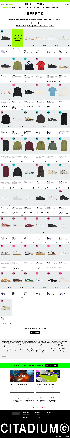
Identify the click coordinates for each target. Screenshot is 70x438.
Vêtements (31, 8)
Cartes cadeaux (37, 417)
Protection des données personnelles (24, 435)
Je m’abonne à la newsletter (51, 365)
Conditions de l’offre (39, 436)
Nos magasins (37, 414)
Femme (6, 4)
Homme (2, 4)
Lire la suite (4, 356)
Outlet (59, 8)
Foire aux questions (26, 419)
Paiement (25, 417)
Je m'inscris (14, 389)
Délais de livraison (26, 415)
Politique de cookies (15, 435)
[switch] (19, 413)
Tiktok (48, 414)
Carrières (2, 435)
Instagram (48, 415)
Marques (22, 8)
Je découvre (40, 389)
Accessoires (50, 8)
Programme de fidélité (39, 415)
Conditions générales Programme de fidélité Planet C (27, 436)
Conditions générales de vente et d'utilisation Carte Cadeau (10, 436)
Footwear (40, 8)
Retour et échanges (26, 414)
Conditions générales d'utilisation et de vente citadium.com (39, 435)
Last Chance (6, 8)
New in (15, 8)
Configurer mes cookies (7, 435)
